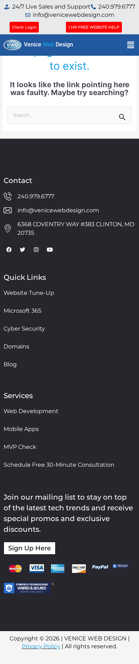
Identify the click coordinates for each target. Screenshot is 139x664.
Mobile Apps (21, 429)
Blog (10, 364)
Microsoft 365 (22, 310)
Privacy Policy (41, 646)
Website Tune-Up (29, 292)
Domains (16, 346)
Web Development (31, 411)
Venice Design (48, 44)
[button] (131, 44)
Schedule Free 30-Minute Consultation (59, 464)
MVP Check (20, 447)
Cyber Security (24, 328)
